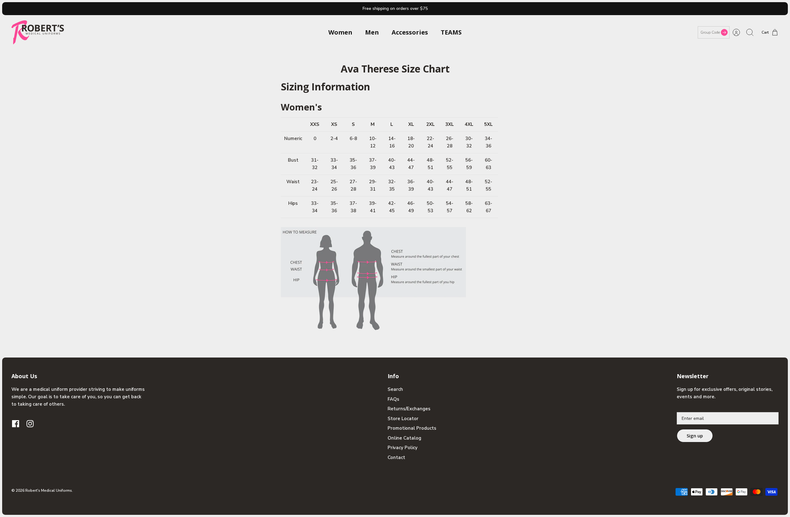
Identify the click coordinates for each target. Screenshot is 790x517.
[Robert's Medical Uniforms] (37, 32)
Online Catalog (404, 438)
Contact (396, 457)
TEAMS (451, 32)
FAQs (393, 399)
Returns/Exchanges (409, 409)
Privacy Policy (403, 448)
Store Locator (403, 419)
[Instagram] (30, 423)
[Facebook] (15, 423)
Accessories (410, 32)
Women (340, 32)
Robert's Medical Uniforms (48, 490)
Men (372, 32)
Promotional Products (412, 428)
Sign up (695, 435)
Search (395, 389)
